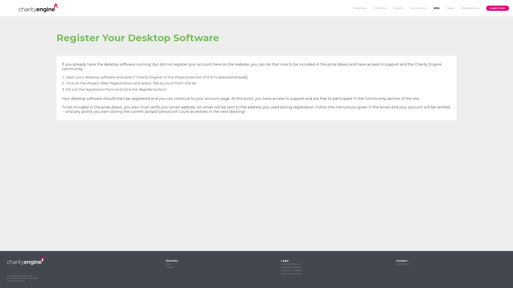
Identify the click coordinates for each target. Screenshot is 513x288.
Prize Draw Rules (291, 273)
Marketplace (470, 8)
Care (168, 263)
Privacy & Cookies (291, 270)
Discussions (418, 8)
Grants (398, 8)
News (450, 8)
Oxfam (170, 267)
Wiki (437, 8)
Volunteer (360, 8)
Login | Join (497, 8)
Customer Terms (290, 267)
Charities (380, 8)
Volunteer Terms (290, 263)
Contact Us (402, 263)
